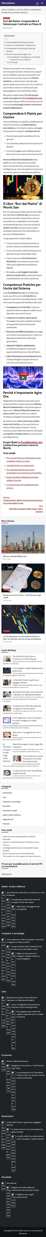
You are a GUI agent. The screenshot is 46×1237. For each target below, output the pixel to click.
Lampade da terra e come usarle (20, 465)
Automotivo (7, 793)
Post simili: (14, 62)
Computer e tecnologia (12, 802)
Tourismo (6, 824)
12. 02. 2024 (8, 600)
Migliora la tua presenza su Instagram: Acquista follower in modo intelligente (28, 956)
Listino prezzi (6, 874)
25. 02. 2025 (8, 28)
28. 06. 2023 (8, 642)
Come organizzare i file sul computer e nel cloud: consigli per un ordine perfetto (27, 720)
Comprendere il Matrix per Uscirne (20, 42)
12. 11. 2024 (8, 559)
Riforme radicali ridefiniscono (15, 556)
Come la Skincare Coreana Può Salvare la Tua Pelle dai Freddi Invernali (33, 759)
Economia (6, 18)
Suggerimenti (8, 819)
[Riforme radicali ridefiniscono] (23, 539)
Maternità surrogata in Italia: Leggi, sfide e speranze (26, 509)
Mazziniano (8, 3)
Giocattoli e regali (10, 810)
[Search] (42, 3)
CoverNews (35, 1230)
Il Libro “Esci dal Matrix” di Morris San (21, 45)
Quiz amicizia (11, 1183)
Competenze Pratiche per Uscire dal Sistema (20, 49)
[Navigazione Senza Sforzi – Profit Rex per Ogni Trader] (23, 578)
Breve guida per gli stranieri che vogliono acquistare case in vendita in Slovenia (30, 1014)
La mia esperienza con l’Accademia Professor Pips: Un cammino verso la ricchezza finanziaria (31, 1075)
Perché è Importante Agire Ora (18, 54)
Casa (4, 797)
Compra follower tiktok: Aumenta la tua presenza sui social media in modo (23, 500)
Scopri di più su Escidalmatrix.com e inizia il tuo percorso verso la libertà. (25, 58)
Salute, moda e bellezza (12, 815)
